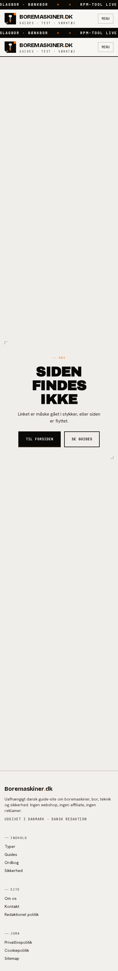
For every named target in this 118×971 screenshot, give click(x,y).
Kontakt (12, 906)
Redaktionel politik (22, 914)
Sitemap (12, 958)
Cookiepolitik (17, 950)
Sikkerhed (14, 870)
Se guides (82, 439)
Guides (11, 854)
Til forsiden (39, 439)
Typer (10, 846)
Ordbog (12, 862)
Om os (11, 898)
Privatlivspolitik (18, 942)
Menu (106, 18)
